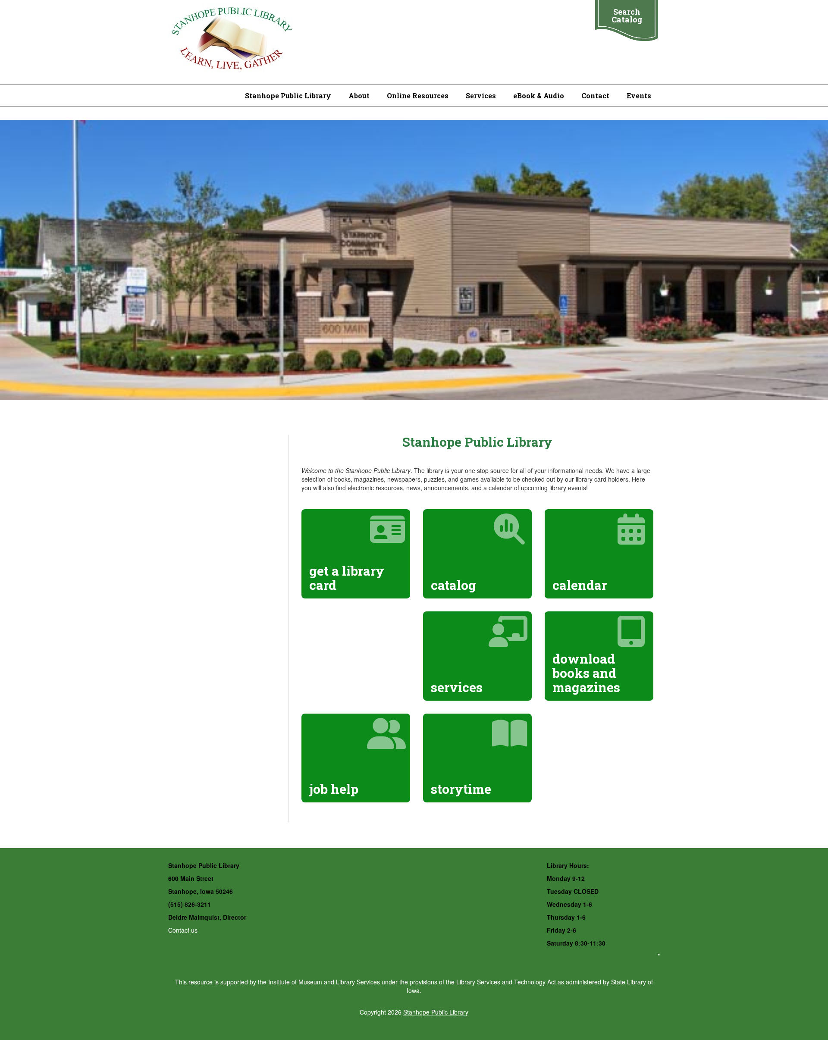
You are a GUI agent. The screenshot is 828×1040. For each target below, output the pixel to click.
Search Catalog (627, 15)
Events (639, 95)
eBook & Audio (538, 95)
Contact (595, 95)
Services (481, 95)
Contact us (183, 930)
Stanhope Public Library (288, 95)
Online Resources (417, 95)
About (359, 95)
